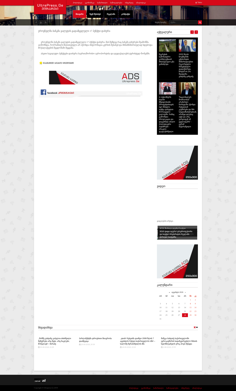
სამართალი (102, 3)
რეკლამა (111, 14)
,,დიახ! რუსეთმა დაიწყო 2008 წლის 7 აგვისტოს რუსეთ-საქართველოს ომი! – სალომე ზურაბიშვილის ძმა (137, 341)
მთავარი (79, 14)
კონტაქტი (125, 14)
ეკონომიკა (89, 3)
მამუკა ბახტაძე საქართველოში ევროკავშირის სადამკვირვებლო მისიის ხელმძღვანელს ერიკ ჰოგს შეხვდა (179, 341)
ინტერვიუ (129, 3)
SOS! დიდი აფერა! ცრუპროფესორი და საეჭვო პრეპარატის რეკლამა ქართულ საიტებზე (176, 234)
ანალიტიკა (141, 3)
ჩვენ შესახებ (95, 14)
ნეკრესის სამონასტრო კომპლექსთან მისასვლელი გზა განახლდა (166, 59)
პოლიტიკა (77, 3)
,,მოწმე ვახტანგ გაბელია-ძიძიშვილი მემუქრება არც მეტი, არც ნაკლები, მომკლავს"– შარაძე (54, 341)
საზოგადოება (116, 3)
